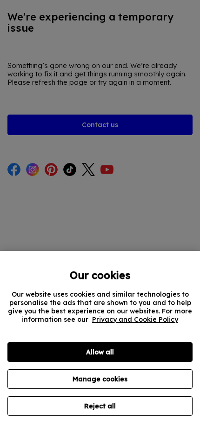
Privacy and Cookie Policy (135, 319)
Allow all (100, 352)
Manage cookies (100, 379)
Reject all (100, 406)
